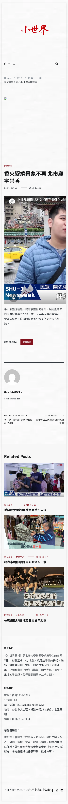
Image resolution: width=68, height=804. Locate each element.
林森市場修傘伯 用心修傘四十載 (25, 562)
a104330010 (10, 187)
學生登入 (47, 789)
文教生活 (20, 556)
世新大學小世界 (33, 789)
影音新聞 (8, 166)
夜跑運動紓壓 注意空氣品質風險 (25, 620)
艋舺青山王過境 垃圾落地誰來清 (50, 419)
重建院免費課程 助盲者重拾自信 (25, 510)
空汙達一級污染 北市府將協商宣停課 (18, 419)
